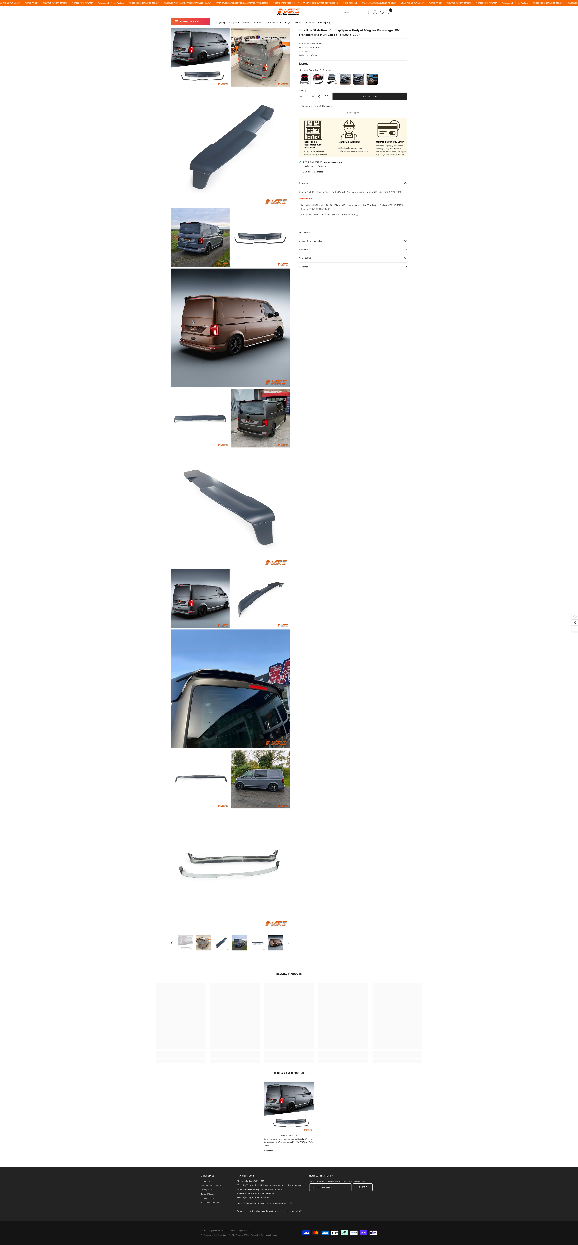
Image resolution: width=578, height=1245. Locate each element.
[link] (180, 1056)
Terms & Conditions (323, 106)
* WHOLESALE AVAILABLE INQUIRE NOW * (379, 3)
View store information (313, 171)
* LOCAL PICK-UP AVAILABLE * (412, 3)
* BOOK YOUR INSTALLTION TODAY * (144, 3)
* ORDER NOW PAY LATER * (83, 3)
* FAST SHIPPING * (30, 3)
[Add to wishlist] (326, 96)
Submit (363, 1187)
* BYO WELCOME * (350, 3)
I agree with (307, 105)
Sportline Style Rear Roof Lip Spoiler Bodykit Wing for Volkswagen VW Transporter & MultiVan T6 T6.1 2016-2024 (288, 1142)
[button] (171, 943)
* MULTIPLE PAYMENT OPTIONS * (55, 3)
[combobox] (354, 12)
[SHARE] (320, 96)
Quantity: (303, 90)
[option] (185, 943)
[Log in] (375, 12)
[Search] (357, 12)
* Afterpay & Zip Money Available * (111, 3)
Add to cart (369, 96)
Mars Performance (315, 43)
